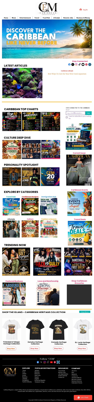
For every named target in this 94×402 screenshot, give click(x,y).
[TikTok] (79, 64)
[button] (79, 294)
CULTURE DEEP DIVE (17, 138)
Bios (73, 372)
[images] (89, 64)
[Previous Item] (42, 206)
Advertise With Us (76, 377)
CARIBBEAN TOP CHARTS (21, 109)
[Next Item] (17, 206)
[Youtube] (83, 64)
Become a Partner (76, 379)
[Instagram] (76, 64)
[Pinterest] (86, 64)
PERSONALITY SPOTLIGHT (21, 165)
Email (68, 110)
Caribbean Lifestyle (67, 71)
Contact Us (75, 376)
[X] (72, 64)
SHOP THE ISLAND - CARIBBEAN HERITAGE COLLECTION (33, 312)
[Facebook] (69, 64)
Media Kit (74, 374)
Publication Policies (77, 383)
